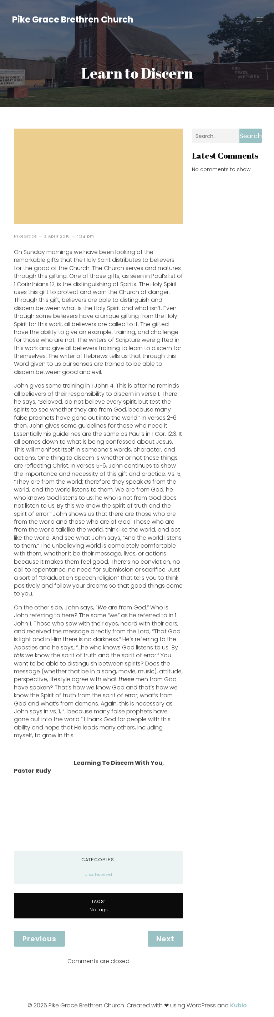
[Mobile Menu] (259, 20)
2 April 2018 (57, 236)
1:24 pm (85, 236)
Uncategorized (98, 874)
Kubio (238, 1005)
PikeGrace (25, 236)
